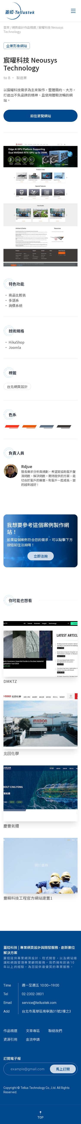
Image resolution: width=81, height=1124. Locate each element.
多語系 (14, 300)
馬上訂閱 (63, 1069)
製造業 (21, 77)
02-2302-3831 (33, 994)
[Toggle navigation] (73, 11)
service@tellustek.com (39, 1003)
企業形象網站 (16, 45)
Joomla (15, 347)
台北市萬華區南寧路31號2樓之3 (46, 1011)
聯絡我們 (55, 1030)
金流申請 (33, 1039)
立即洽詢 (41, 556)
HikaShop (16, 342)
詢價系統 (15, 305)
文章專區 (33, 1030)
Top (40, 1117)
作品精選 (10, 1030)
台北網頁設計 (17, 386)
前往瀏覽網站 (40, 115)
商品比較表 (17, 295)
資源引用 (10, 1039)
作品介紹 (41, 649)
